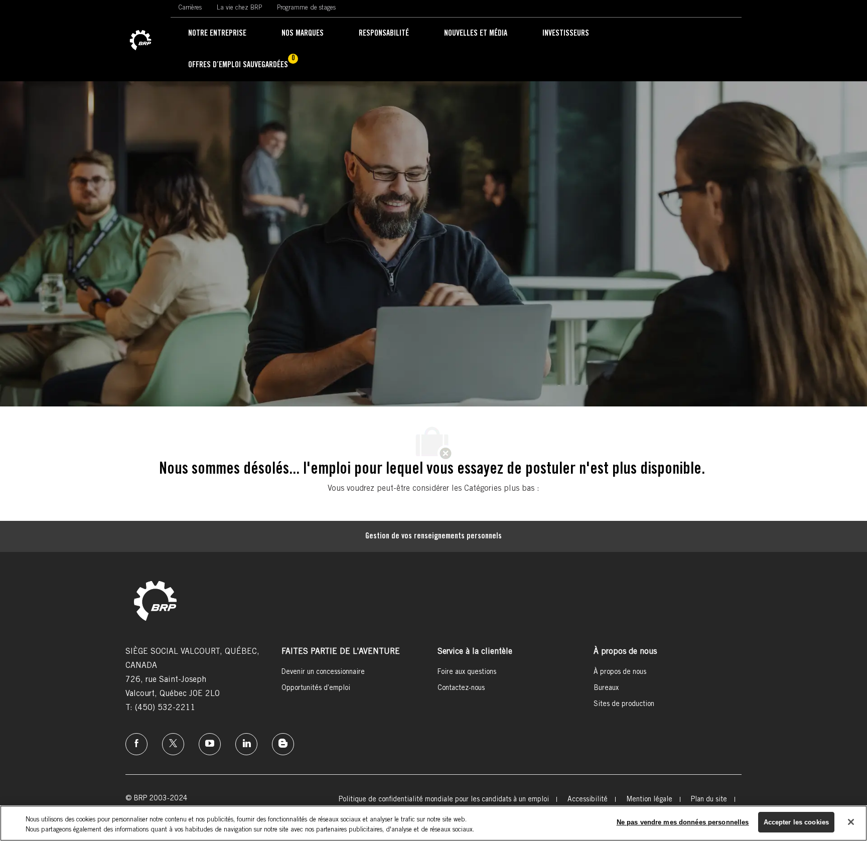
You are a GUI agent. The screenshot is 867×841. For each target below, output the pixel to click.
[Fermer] (851, 822)
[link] (140, 41)
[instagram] (210, 744)
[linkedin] (246, 744)
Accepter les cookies (796, 822)
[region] (433, 823)
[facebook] (136, 744)
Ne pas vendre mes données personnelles (683, 822)
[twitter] (173, 744)
